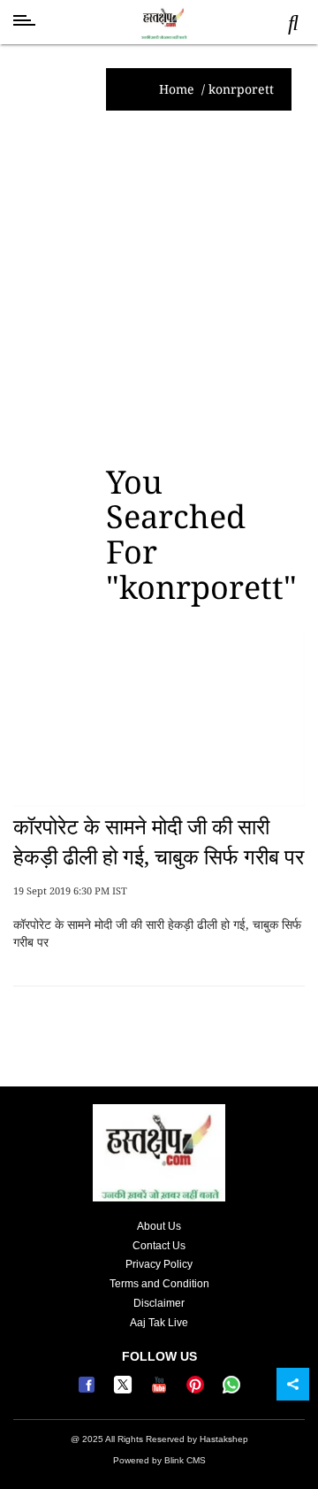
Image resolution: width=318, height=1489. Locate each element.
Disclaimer (159, 1303)
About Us (159, 1226)
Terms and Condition (159, 1284)
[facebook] (89, 1390)
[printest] (197, 1390)
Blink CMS (185, 1460)
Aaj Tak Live (159, 1322)
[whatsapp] (231, 1390)
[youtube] (161, 1390)
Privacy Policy (159, 1264)
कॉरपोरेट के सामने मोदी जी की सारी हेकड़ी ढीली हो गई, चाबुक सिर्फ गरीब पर (158, 841)
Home (176, 89)
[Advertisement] (159, 287)
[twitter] (125, 1390)
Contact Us (159, 1246)
